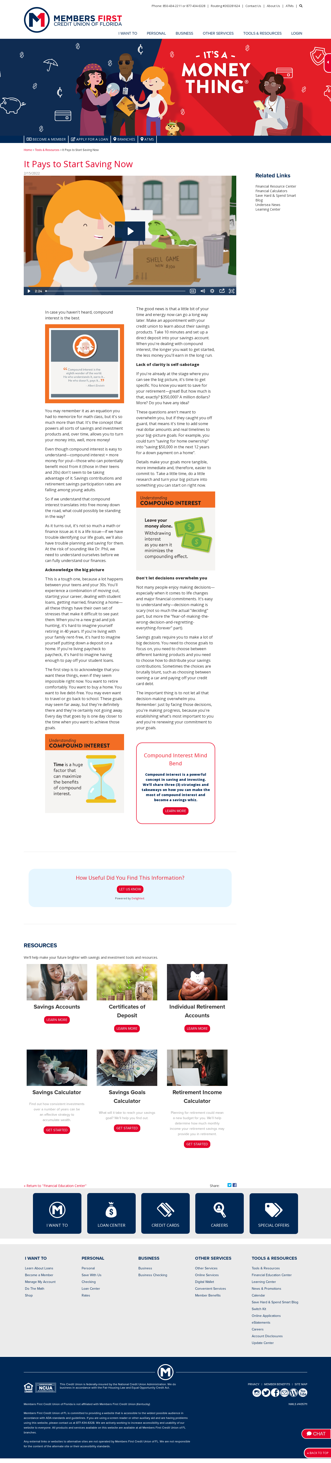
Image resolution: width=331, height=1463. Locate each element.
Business (145, 1268)
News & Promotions (266, 1289)
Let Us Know (130, 889)
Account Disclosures (267, 1336)
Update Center (263, 1343)
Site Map (301, 1384)
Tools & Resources (47, 150)
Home (28, 150)
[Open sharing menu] (222, 291)
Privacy (254, 1384)
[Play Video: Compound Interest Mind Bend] (130, 231)
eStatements (261, 1323)
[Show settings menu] (212, 291)
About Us (273, 6)
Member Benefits (208, 1295)
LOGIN (296, 33)
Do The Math (34, 1289)
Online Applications (266, 1316)
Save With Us (92, 1275)
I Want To (57, 1225)
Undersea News (267, 204)
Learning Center (267, 209)
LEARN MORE (57, 1020)
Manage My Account (40, 1282)
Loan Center (111, 1225)
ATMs (290, 6)
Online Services (207, 1275)
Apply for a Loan (91, 139)
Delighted (138, 898)
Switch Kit (259, 1309)
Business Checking (152, 1275)
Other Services (206, 1268)
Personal (88, 1268)
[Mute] (202, 291)
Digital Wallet (204, 1282)
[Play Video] (28, 291)
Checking (89, 1282)
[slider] (115, 291)
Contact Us (253, 6)
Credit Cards (165, 1225)
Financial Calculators (271, 191)
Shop (29, 1295)
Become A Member (49, 139)
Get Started (57, 1130)
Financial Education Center (272, 1275)
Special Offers (273, 1225)
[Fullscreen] (231, 291)
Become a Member (39, 1275)
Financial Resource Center (275, 186)
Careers (219, 1225)
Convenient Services (210, 1289)
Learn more (197, 1029)
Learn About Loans (39, 1268)
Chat (319, 1433)
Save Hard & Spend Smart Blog (275, 1302)
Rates (86, 1295)
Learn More (175, 811)
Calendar (258, 1295)
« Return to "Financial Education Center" (55, 1185)
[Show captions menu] (193, 291)
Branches (125, 139)
